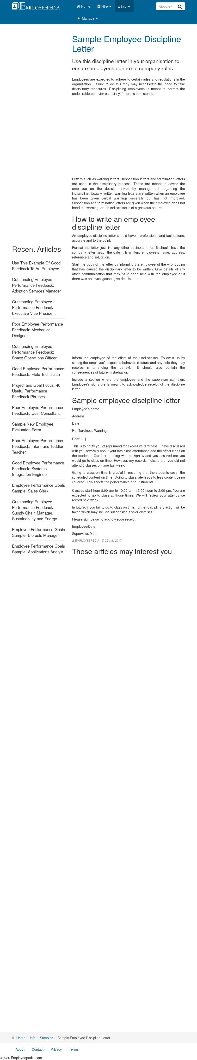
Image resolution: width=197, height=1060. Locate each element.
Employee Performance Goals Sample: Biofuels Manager (38, 532)
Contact (37, 1049)
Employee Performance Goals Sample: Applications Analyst (38, 549)
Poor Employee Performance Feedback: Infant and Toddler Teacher (37, 446)
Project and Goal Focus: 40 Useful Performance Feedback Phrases (36, 390)
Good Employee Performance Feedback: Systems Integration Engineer (38, 468)
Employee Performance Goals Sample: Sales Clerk (38, 488)
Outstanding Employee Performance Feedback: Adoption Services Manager (36, 285)
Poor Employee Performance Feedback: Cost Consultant (37, 410)
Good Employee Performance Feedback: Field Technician (38, 371)
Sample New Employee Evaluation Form (32, 427)
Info (124, 6)
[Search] (180, 6)
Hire (105, 6)
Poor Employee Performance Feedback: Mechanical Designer (37, 329)
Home (85, 6)
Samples (46, 1037)
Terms (74, 1049)
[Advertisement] (128, 139)
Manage (88, 18)
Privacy (56, 1049)
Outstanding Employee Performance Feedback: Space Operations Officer (34, 352)
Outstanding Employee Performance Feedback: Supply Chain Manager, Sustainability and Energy (34, 510)
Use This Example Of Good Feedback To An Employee (36, 265)
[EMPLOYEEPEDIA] (40, 5)
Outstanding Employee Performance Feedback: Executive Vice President (34, 307)
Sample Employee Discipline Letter (126, 43)
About (20, 1049)
